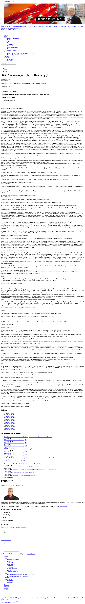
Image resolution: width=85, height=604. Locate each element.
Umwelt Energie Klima (13, 38)
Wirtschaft (10, 46)
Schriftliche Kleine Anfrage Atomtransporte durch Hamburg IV (20, 475)
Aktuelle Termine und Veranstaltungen (11, 485)
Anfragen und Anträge (13, 50)
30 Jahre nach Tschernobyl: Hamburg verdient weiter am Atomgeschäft (22, 463)
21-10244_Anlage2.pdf (10, 416)
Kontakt (6, 588)
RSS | (16, 527)
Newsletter (10, 60)
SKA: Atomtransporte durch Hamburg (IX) (15, 443)
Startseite (6, 585)
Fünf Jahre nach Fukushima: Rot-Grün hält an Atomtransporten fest (21, 466)
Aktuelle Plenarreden (6, 540)
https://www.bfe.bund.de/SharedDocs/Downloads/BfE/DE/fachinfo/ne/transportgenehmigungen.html (27, 299)
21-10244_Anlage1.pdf (10, 413)
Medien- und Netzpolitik (13, 47)
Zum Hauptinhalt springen (7, 1)
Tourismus (10, 44)
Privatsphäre (7, 589)
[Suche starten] (17, 601)
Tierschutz (10, 41)
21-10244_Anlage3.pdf (10, 419)
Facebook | (3, 527)
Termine (6, 35)
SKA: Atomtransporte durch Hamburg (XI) (15, 440)
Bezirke (9, 40)
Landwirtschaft (11, 43)
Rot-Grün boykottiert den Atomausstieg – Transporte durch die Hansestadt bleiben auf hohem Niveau (30, 457)
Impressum (10, 59)
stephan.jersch (63, 506)
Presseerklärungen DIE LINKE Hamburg (18, 54)
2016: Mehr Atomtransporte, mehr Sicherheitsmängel (18, 449)
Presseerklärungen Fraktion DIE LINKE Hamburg (20, 53)
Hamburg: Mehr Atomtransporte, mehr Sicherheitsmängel (19, 472)
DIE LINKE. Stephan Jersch (8, 29)
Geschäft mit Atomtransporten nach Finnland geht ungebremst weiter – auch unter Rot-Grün (28, 437)
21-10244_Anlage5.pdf (10, 425)
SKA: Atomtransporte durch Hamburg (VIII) (15, 446)
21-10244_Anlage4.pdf (10, 422)
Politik (5, 37)
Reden (9, 48)
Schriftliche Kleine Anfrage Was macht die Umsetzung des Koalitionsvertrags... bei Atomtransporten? (30, 469)
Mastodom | (22, 527)
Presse (5, 51)
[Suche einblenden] (1, 31)
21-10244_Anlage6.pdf (10, 428)
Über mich (7, 56)
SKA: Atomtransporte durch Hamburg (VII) (15, 452)
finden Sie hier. (31, 554)
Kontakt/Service (8, 57)
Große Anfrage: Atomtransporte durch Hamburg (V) (17, 460)
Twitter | (10, 527)
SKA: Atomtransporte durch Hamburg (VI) (15, 455)
